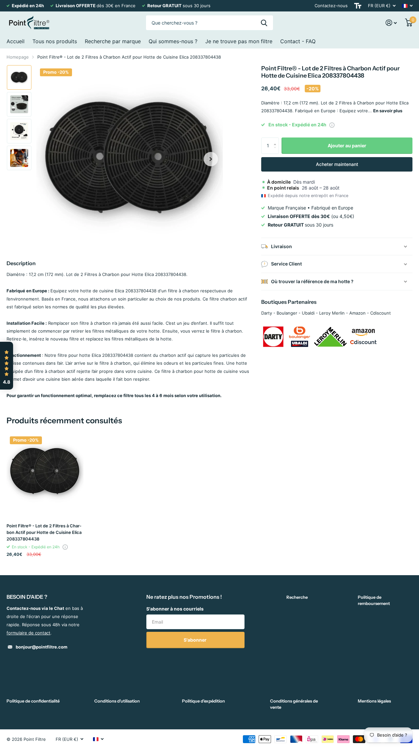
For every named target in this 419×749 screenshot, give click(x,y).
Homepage (18, 57)
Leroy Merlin (332, 313)
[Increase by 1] (276, 140)
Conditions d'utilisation (117, 700)
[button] (211, 159)
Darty (266, 313)
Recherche (297, 597)
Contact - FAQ (298, 41)
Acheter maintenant (337, 164)
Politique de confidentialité (33, 700)
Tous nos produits (54, 41)
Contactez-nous (331, 5)
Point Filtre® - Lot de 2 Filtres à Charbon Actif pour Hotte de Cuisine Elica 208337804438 (44, 532)
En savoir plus (387, 110)
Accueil (16, 41)
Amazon (357, 313)
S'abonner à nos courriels (175, 609)
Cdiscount (380, 313)
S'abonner (196, 640)
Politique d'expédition (203, 700)
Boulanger (287, 313)
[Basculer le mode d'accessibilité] (357, 5)
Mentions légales (374, 700)
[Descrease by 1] (276, 151)
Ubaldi (308, 313)
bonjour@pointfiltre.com (41, 646)
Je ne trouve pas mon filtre (238, 41)
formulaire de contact (28, 632)
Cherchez (264, 22)
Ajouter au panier (347, 145)
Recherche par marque (113, 41)
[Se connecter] (391, 22)
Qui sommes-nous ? (173, 41)
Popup (332, 124)
